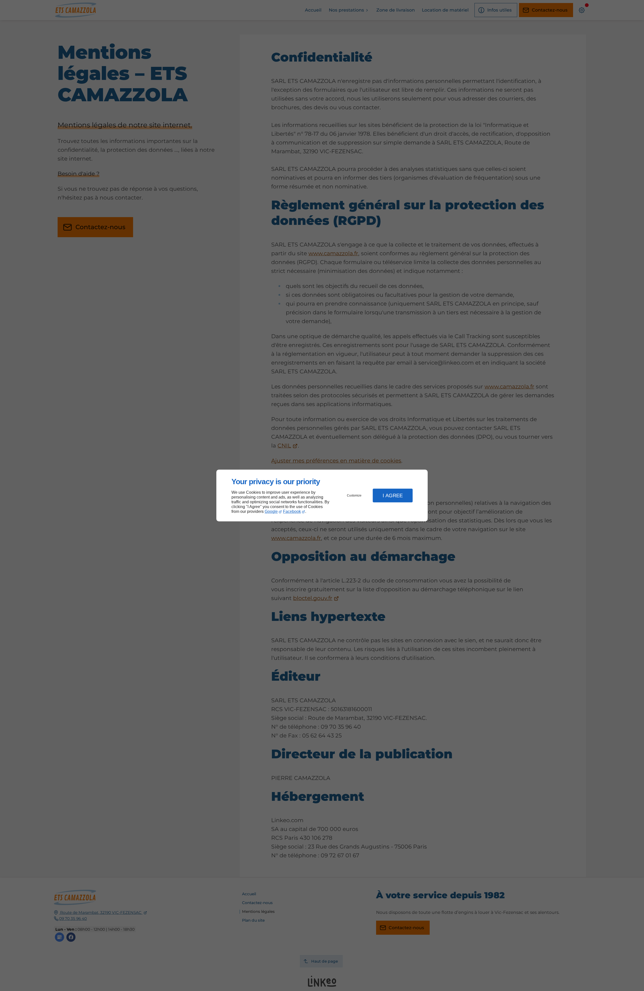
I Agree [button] (393, 495)
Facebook (292, 511)
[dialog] (322, 496)
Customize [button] (354, 495)
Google (271, 511)
